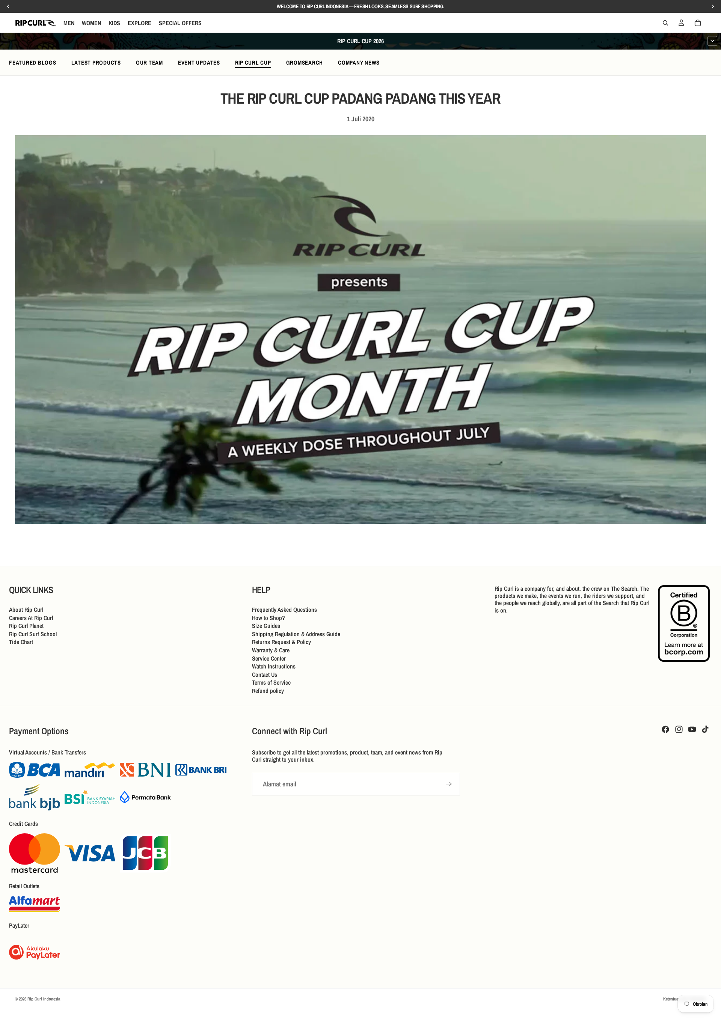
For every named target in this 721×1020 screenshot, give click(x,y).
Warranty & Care (271, 650)
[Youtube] (692, 729)
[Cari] (665, 23)
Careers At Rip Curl (31, 617)
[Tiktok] (705, 729)
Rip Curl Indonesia (43, 999)
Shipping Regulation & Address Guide (296, 633)
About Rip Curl (26, 609)
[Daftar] (449, 784)
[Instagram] (678, 729)
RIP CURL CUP (253, 62)
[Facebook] (665, 729)
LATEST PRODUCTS (96, 62)
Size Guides (266, 626)
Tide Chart (21, 642)
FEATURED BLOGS (32, 62)
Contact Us (264, 674)
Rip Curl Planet (26, 626)
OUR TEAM (149, 62)
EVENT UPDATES (199, 62)
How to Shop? (268, 617)
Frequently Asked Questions (284, 609)
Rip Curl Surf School (33, 633)
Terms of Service (271, 682)
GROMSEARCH (304, 62)
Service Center (269, 658)
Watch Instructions (274, 666)
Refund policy (268, 691)
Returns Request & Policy (281, 642)
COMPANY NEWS (359, 62)
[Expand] (712, 41)
